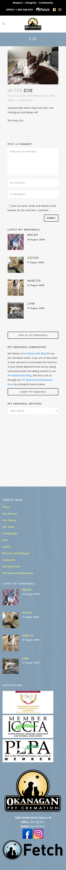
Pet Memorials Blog (34, 353)
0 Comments (25, 100)
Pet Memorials (37, 96)
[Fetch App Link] (42, 11)
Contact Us (9, 560)
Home (6, 507)
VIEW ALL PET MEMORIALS (33, 335)
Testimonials (10, 533)
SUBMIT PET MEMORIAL (33, 391)
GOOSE (33, 258)
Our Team (8, 527)
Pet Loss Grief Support (16, 553)
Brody (32, 235)
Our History (9, 520)
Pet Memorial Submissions (18, 573)
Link (31, 303)
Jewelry (7, 547)
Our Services (10, 514)
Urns (5, 540)
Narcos (34, 280)
